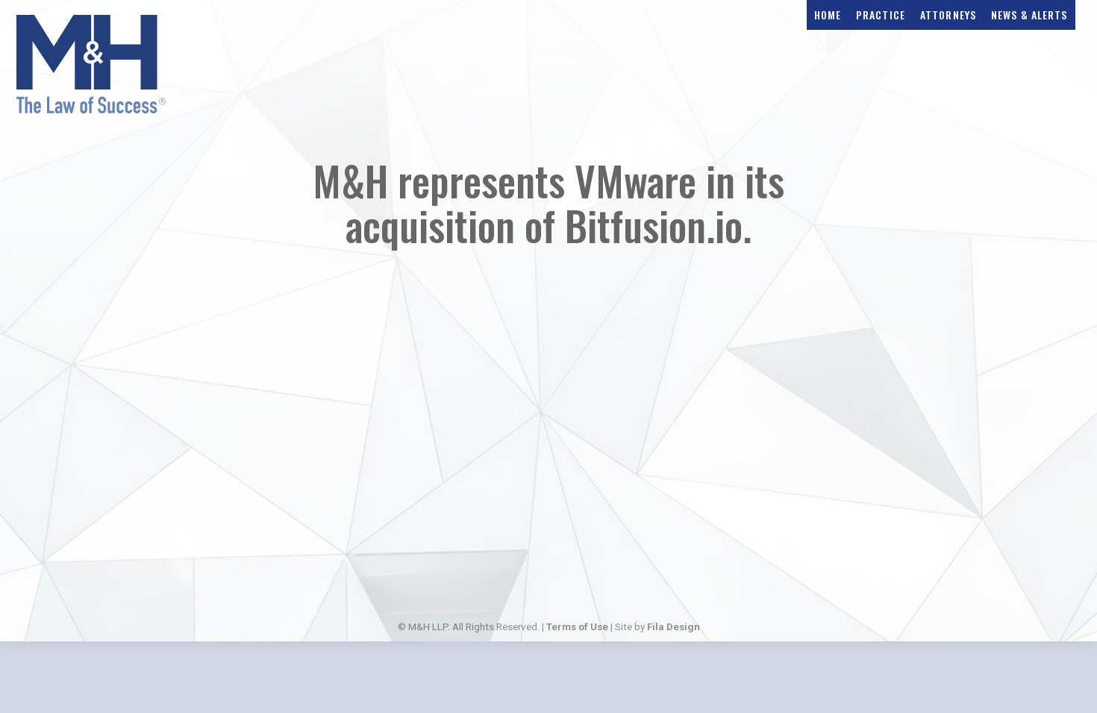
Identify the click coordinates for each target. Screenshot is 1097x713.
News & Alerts (1029, 14)
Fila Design (673, 626)
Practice (880, 14)
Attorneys (948, 14)
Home (827, 14)
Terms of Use (577, 626)
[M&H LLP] (91, 108)
